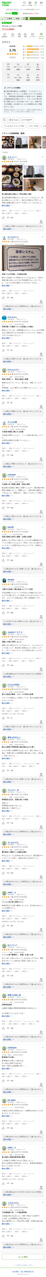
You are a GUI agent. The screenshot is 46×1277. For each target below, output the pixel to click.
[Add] (41, 24)
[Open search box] (4, 119)
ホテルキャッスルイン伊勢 (12, 26)
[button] (8, 142)
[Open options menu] (42, 156)
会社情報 (15, 1272)
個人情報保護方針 (27, 1272)
